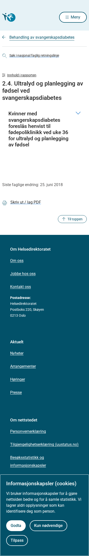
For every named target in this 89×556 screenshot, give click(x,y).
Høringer (17, 379)
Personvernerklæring (28, 431)
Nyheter (16, 353)
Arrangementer (23, 366)
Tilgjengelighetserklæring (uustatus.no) (44, 444)
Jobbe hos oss (23, 273)
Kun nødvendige (48, 525)
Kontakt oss (20, 286)
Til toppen (75, 219)
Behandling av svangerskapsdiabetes (41, 37)
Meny (75, 17)
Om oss (16, 260)
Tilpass (17, 540)
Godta (16, 525)
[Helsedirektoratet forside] (8, 17)
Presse (16, 392)
